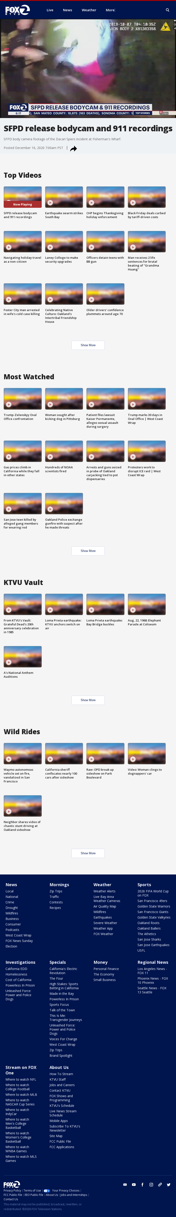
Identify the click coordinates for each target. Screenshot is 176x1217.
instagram (151, 1184)
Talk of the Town (62, 1010)
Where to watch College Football (18, 1087)
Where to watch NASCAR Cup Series (20, 1102)
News (11, 884)
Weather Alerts (105, 891)
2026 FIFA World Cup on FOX (153, 893)
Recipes (55, 907)
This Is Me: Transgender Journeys (66, 1017)
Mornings (59, 884)
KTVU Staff (58, 1079)
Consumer (13, 924)
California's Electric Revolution (63, 971)
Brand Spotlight (61, 1055)
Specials (58, 962)
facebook (142, 1184)
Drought (12, 907)
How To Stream (61, 1074)
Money (100, 962)
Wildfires (12, 913)
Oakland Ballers (149, 928)
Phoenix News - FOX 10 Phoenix (153, 980)
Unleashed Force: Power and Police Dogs (18, 995)
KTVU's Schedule (62, 1105)
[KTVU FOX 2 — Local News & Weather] (21, 9)
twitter (168, 1184)
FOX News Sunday (19, 941)
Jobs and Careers (62, 1085)
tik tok (160, 1184)
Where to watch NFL (21, 1079)
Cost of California (18, 980)
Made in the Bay (62, 993)
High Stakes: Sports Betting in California (64, 986)
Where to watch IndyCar (17, 1111)
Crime (10, 902)
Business (12, 918)
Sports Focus (59, 1004)
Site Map (56, 1136)
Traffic (54, 896)
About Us (59, 1067)
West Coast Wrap (18, 935)
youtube (134, 1184)
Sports (144, 884)
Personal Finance (106, 969)
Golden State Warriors (154, 906)
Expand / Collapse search (167, 10)
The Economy (104, 974)
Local (10, 891)
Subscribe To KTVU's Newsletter (65, 1128)
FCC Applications (62, 1147)
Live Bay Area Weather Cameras (107, 898)
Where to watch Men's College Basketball (17, 1123)
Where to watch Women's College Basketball (18, 1137)
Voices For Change (63, 1039)
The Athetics (147, 934)
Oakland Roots (149, 923)
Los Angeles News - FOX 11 (152, 971)
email (125, 1184)
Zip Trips (56, 891)
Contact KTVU (60, 1090)
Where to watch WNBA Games (17, 1149)
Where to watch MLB (21, 1094)
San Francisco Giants (153, 912)
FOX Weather (103, 934)
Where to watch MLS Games (21, 1158)
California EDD (16, 969)
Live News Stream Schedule (63, 1113)
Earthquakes (103, 917)
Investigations (20, 962)
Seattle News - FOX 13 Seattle (152, 990)
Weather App (103, 928)
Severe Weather (105, 923)
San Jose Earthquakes (154, 945)
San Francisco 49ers (152, 901)
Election (11, 946)
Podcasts (12, 930)
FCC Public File (60, 1141)
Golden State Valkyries (154, 917)
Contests (56, 902)
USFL (141, 950)
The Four (56, 978)
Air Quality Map (105, 906)
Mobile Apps (59, 1121)
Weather (102, 884)
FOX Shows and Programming (61, 1098)
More (110, 10)
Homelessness (16, 974)
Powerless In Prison (20, 985)
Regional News (153, 962)
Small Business (105, 980)
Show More (88, 345)
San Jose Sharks (149, 939)
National (12, 896)
